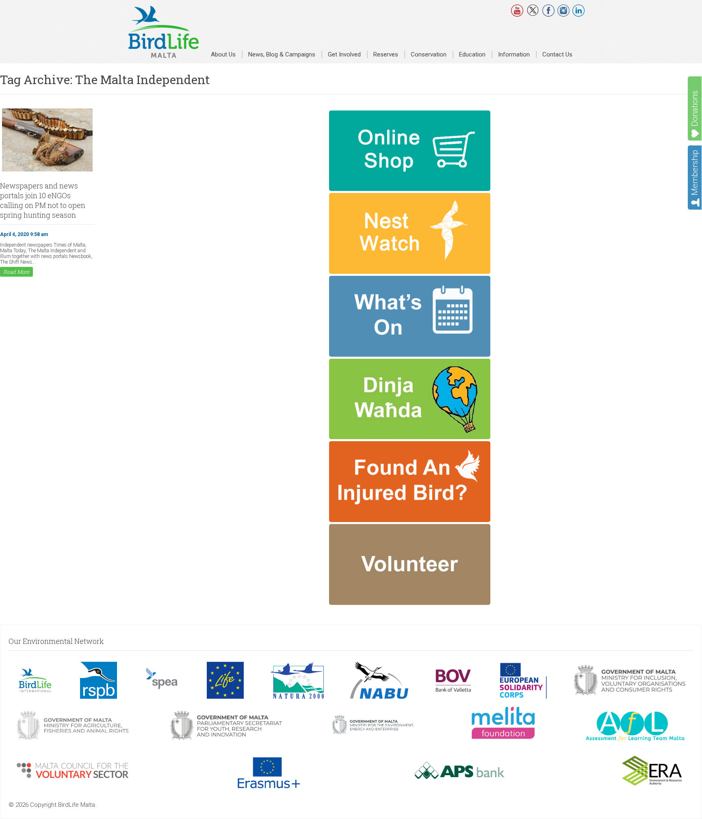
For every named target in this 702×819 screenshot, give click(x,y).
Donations (695, 108)
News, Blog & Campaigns (281, 54)
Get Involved (344, 54)
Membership (695, 172)
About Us (223, 54)
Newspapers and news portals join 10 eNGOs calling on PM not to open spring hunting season (42, 200)
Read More (16, 271)
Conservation (428, 54)
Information (514, 54)
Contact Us (557, 54)
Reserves (385, 54)
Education (472, 54)
